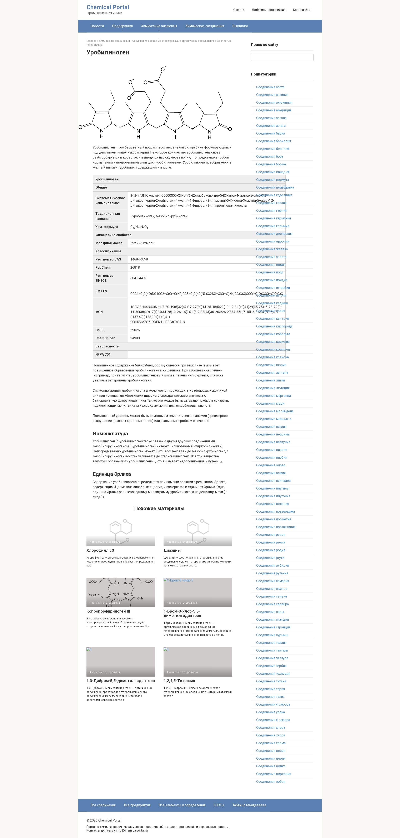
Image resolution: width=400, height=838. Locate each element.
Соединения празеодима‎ (275, 511)
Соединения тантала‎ (272, 650)
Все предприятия (137, 805)
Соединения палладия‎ (273, 481)
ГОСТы (219, 805)
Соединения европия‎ (272, 241)
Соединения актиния (272, 95)
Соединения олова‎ (270, 465)
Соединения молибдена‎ (275, 411)
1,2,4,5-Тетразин (179, 680)
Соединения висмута (272, 180)
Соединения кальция (272, 319)
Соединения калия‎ (270, 311)
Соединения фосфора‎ (273, 720)
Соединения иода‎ (269, 272)
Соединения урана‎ (270, 712)
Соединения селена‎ (271, 596)
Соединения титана (271, 681)
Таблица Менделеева (249, 805)
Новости (97, 26)
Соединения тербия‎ (271, 666)
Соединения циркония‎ (273, 774)
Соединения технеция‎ (273, 674)
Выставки (240, 26)
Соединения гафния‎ (271, 211)
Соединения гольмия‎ (272, 226)
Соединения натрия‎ (271, 427)
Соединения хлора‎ (270, 735)
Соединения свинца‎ (271, 589)
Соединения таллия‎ (271, 643)
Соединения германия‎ (273, 218)
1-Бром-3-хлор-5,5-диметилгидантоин (182, 613)
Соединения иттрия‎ (271, 295)
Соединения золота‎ (271, 257)
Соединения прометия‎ (273, 519)
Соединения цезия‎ (270, 751)
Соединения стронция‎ (273, 627)
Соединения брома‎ (271, 164)
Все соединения (103, 805)
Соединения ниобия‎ (271, 457)
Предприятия (122, 26)
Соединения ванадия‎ (272, 172)
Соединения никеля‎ (271, 450)
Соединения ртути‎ (270, 558)
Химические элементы (159, 26)
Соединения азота (270, 87)
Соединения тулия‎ (270, 697)
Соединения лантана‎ (272, 373)
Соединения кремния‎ (273, 342)
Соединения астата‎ (271, 126)
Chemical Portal (108, 7)
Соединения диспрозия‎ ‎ (274, 234)
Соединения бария (270, 133)
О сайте (238, 10)
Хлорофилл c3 (100, 550)
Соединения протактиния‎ (275, 527)
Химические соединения (204, 26)
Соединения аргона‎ (271, 118)
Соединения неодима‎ (273, 434)
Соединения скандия (272, 620)
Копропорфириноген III (108, 611)
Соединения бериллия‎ (273, 141)
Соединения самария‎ (272, 581)
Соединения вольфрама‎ (275, 187)
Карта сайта (301, 10)
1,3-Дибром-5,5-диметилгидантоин (120, 680)
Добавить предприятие (268, 10)
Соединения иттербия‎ (273, 288)
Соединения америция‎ (273, 110)
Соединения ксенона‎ (272, 357)
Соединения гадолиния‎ (274, 195)
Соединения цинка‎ (270, 766)
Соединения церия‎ (270, 758)
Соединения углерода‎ (273, 704)
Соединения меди (270, 403)
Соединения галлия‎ (271, 203)
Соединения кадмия (272, 303)
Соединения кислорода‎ (274, 326)
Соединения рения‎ (270, 542)
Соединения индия (270, 265)
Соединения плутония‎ (273, 496)
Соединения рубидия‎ (272, 565)
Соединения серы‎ (270, 612)
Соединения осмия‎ (271, 473)
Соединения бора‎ (269, 157)
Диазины (172, 550)
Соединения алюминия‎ (274, 102)
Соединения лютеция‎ (273, 388)
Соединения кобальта (273, 334)
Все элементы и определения (182, 805)
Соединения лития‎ (270, 380)
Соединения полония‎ (272, 504)
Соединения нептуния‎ (273, 442)
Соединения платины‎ (272, 488)
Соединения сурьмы (272, 635)
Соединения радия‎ (270, 535)
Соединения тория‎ (270, 689)
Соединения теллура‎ (272, 658)
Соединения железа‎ (272, 249)
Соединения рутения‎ (272, 573)
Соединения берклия (272, 149)
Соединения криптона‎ (273, 349)
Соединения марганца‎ (273, 396)
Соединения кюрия (271, 365)
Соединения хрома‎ (271, 743)
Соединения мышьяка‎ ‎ (274, 419)
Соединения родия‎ (270, 550)
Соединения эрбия (270, 782)
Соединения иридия (271, 280)
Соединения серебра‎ (272, 604)
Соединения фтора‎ (270, 728)
